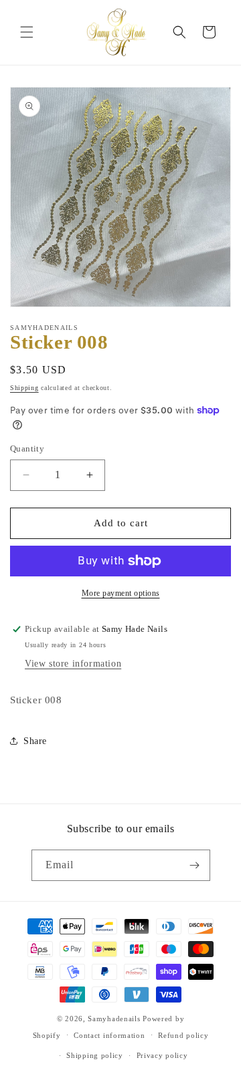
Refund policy (183, 1035)
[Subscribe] (195, 865)
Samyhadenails (114, 1019)
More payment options (121, 593)
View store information (73, 664)
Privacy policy (162, 1055)
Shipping (24, 387)
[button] (27, 32)
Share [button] (35, 741)
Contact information (109, 1035)
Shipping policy (94, 1055)
